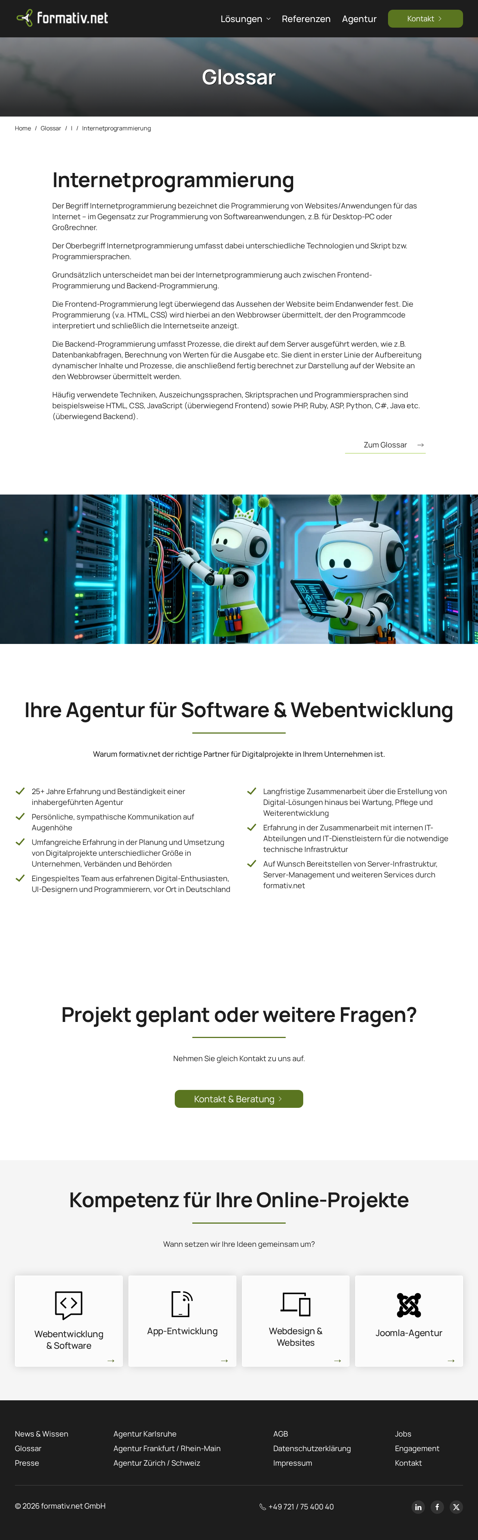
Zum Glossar (385, 445)
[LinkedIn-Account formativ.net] (418, 1507)
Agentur (359, 18)
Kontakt (420, 18)
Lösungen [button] (242, 18)
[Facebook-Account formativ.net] (437, 1507)
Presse (27, 1463)
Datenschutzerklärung (312, 1448)
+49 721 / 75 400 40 (301, 1507)
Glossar (28, 1448)
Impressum (292, 1463)
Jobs (403, 1434)
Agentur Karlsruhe (145, 1434)
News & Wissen (41, 1434)
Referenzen (306, 18)
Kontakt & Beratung (234, 1099)
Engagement (417, 1448)
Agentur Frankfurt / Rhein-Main (167, 1448)
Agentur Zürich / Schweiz (157, 1463)
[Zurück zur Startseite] (63, 18)
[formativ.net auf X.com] (456, 1507)
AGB (280, 1434)
